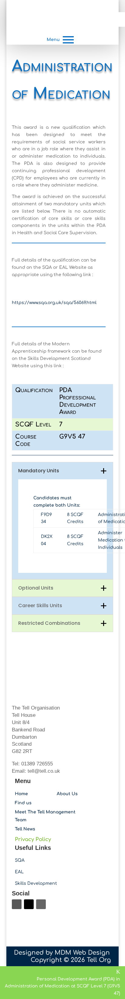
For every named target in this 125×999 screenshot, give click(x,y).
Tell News (25, 829)
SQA (20, 860)
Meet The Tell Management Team (45, 816)
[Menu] (68, 40)
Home (21, 794)
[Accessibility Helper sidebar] (117, 19)
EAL (19, 872)
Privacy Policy (33, 839)
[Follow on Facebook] (17, 904)
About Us (67, 794)
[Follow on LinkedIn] (41, 904)
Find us (23, 803)
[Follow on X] (29, 904)
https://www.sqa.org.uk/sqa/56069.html (54, 302)
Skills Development (36, 883)
